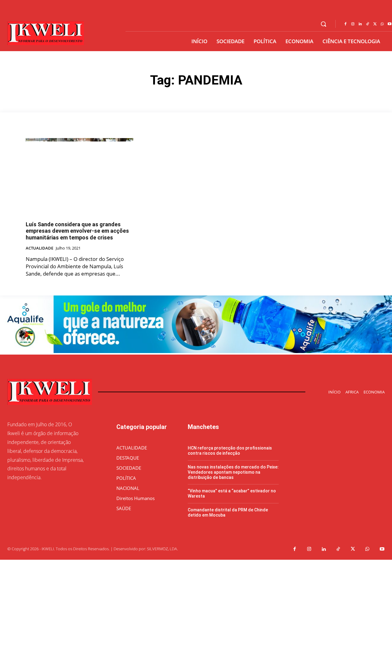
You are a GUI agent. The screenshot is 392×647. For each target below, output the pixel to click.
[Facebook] (345, 24)
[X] (375, 24)
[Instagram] (352, 24)
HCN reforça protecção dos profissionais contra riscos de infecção (230, 451)
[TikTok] (367, 24)
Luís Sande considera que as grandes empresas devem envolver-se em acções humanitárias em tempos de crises (77, 231)
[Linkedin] (360, 24)
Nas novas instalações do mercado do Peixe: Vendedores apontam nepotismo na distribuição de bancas (233, 472)
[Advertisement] (184, 602)
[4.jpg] (196, 351)
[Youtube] (382, 549)
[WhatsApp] (382, 24)
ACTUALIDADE (39, 248)
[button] (323, 24)
